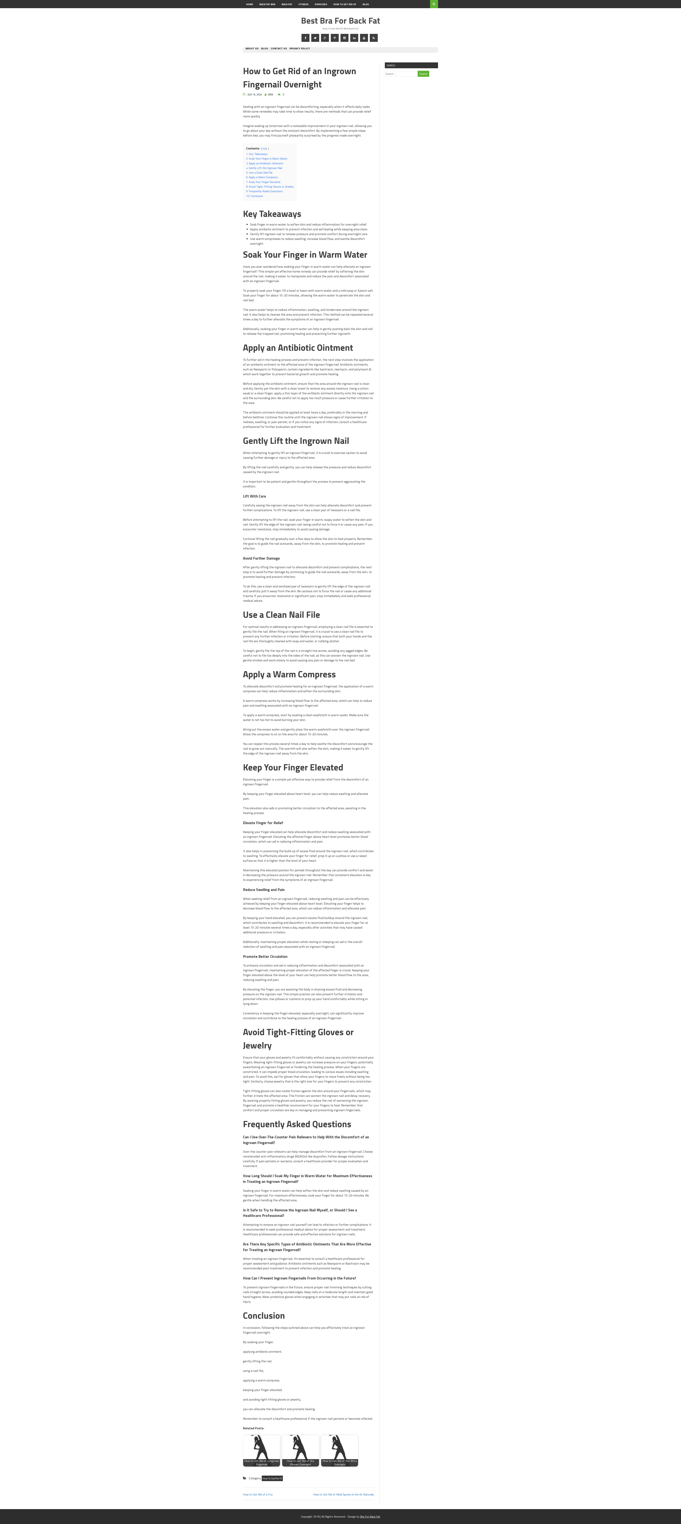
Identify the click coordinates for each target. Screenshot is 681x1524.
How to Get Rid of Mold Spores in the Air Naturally (343, 1494)
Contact (251, 12)
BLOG (366, 4)
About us (252, 48)
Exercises (321, 4)
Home (249, 4)
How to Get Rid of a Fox (258, 1494)
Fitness (303, 4)
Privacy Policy (300, 48)
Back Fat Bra (267, 4)
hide (264, 149)
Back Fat (287, 4)
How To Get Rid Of (344, 4)
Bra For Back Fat (370, 1516)
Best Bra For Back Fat (340, 20)
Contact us (279, 48)
